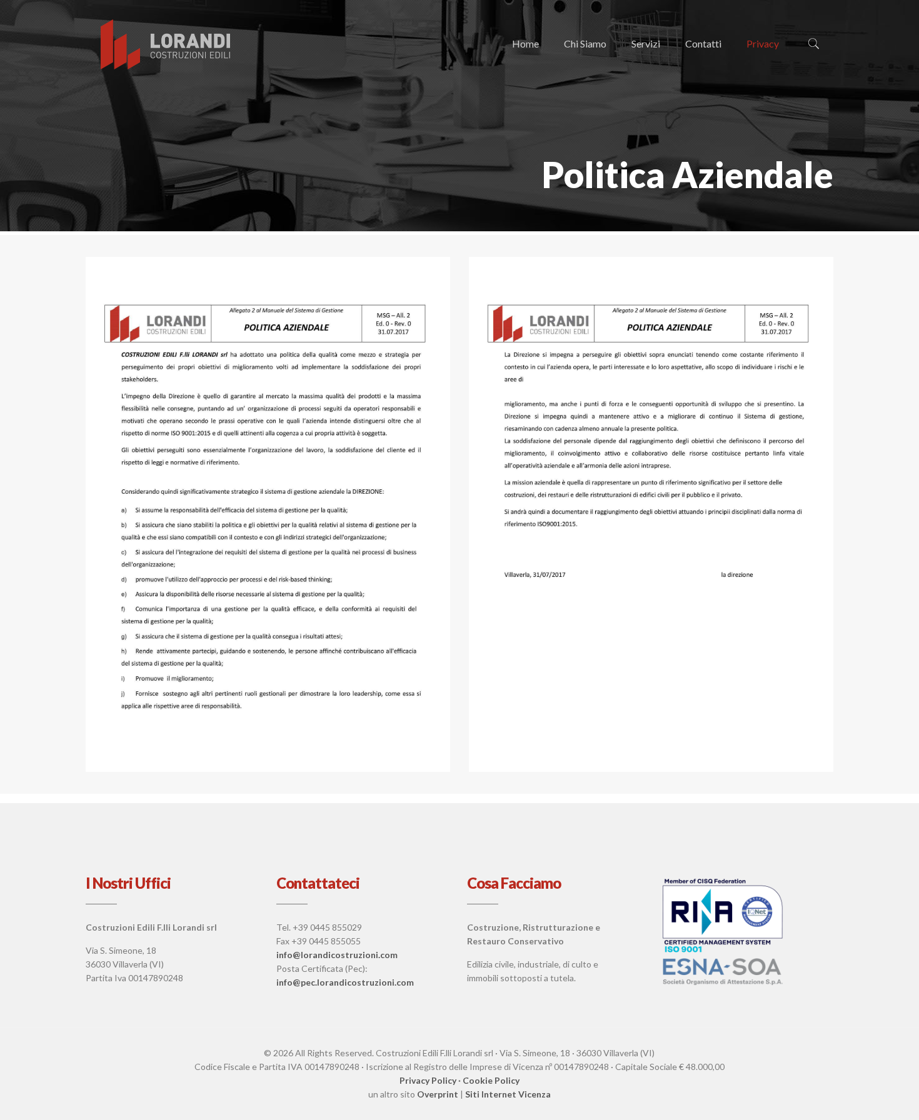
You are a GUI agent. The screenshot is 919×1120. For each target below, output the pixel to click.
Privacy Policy (427, 1080)
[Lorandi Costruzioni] (166, 44)
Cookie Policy (491, 1080)
